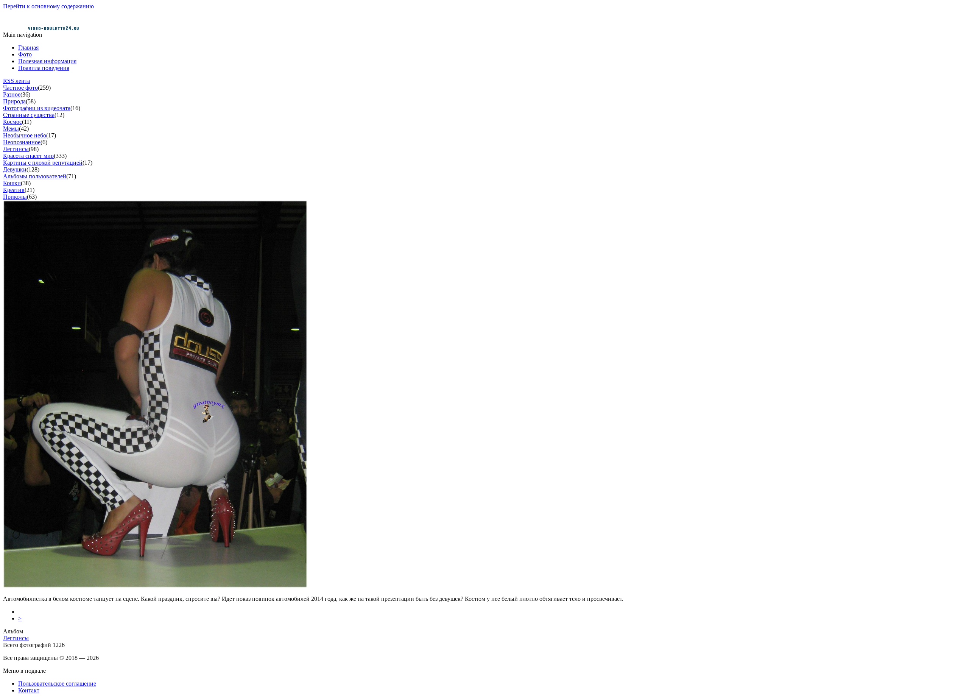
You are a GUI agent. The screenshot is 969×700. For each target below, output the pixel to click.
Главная (28, 47)
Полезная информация (47, 61)
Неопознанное (22, 142)
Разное (11, 94)
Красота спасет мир (28, 156)
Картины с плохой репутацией (43, 162)
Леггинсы (16, 149)
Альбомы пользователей (34, 176)
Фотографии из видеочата (36, 108)
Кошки (12, 183)
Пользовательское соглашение (57, 683)
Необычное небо (24, 135)
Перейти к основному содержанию (48, 6)
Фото (25, 54)
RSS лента (16, 81)
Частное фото (20, 87)
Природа (14, 101)
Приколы (15, 196)
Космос (12, 121)
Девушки (14, 169)
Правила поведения (43, 68)
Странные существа (29, 115)
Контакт (28, 690)
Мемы (11, 128)
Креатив (14, 190)
